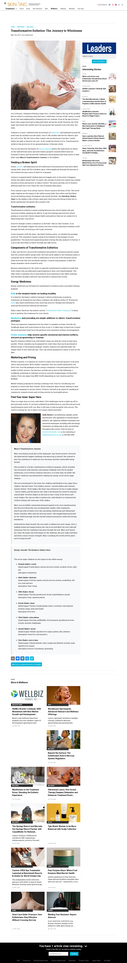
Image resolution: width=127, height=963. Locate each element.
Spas (49, 705)
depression (55, 132)
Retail (50, 822)
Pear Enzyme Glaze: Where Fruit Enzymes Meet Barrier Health (62, 871)
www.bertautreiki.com (51, 432)
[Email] (13, 658)
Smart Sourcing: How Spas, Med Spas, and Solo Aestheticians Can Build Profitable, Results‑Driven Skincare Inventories (94, 150)
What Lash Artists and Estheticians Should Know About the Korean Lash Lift (94, 78)
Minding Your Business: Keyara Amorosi (62, 915)
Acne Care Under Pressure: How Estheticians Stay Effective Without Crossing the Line (27, 917)
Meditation (16, 318)
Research (85, 96)
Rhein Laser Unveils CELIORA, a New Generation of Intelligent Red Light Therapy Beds (94, 126)
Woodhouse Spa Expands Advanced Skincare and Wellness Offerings (63, 712)
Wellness (30, 27)
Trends (84, 74)
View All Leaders (99, 61)
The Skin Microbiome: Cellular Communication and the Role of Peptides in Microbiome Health (94, 101)
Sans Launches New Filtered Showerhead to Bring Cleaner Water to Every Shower (93, 138)
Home (13, 27)
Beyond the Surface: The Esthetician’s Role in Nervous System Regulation (61, 756)
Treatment (21, 27)
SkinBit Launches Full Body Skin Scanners (94, 90)
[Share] (18, 658)
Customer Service (87, 145)
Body (83, 121)
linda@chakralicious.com (52, 435)
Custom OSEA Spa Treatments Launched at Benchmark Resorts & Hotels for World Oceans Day (27, 873)
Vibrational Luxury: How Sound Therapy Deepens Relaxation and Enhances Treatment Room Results (63, 792)
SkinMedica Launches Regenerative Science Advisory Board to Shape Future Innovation (94, 114)
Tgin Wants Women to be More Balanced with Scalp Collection (62, 827)
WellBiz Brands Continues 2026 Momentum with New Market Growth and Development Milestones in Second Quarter (26, 712)
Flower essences (19, 335)
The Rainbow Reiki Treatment (58, 310)
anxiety (20, 167)
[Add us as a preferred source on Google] (32, 658)
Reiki (13, 293)
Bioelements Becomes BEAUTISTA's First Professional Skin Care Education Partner (94, 163)
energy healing (45, 149)
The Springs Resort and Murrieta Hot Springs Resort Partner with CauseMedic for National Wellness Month (27, 829)
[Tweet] (27, 658)
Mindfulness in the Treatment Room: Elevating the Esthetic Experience (25, 792)
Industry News (86, 86)
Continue (74, 954)
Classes (84, 158)
